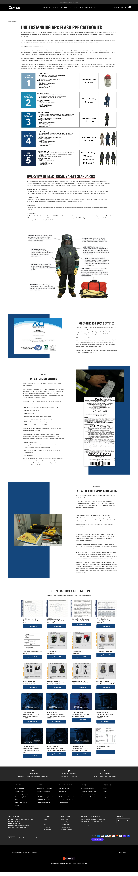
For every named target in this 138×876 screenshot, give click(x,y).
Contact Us (17, 805)
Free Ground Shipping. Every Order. (69, 2)
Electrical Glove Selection (87, 788)
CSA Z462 (101, 503)
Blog (104, 797)
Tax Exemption (47, 829)
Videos (105, 791)
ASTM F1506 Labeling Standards (45, 797)
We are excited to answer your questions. (105, 776)
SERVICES (55, 7)
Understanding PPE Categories (44, 788)
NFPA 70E (41, 428)
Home (9, 21)
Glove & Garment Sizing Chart (88, 797)
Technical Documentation (43, 802)
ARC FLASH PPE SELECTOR (87, 7)
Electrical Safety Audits (20, 797)
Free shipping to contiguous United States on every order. (33, 776)
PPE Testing (18, 799)
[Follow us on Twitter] (123, 820)
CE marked (43, 201)
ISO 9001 (93, 327)
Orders (45, 819)
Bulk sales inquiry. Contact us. (69, 776)
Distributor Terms (65, 827)
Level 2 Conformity (86, 540)
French (79, 863)
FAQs (104, 794)
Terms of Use (64, 819)
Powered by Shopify (32, 837)
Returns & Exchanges (66, 829)
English (115, 7)
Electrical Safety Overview (43, 791)
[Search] (122, 7)
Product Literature (63, 802)
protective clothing (39, 40)
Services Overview (19, 788)
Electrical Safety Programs (21, 794)
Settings (46, 824)
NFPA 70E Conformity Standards (45, 799)
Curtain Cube (62, 794)
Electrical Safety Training (21, 802)
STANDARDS (63, 7)
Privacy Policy (64, 822)
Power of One (55, 863)
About (105, 788)
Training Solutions (19, 791)
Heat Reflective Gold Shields (66, 799)
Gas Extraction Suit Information (67, 797)
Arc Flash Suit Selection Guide (88, 791)
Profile (45, 822)
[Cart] (129, 7)
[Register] (105, 826)
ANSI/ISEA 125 (82, 546)
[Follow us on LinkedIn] (127, 820)
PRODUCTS (46, 7)
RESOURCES (73, 7)
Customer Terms (65, 824)
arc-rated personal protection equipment (41, 32)
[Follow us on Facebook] (119, 820)
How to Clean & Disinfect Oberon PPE (90, 794)
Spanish (84, 863)
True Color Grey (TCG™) (65, 788)
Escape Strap (62, 791)
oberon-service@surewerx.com (20, 825)
